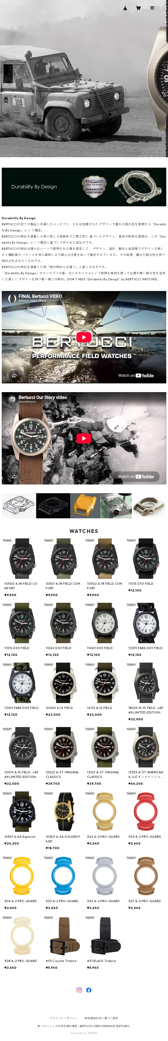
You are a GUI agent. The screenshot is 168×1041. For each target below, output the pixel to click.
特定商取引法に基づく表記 (101, 1018)
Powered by (79, 1033)
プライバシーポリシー (64, 1018)
